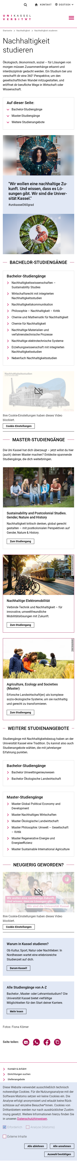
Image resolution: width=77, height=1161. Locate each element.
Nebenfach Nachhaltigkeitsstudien (34, 358)
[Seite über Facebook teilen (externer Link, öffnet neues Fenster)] (47, 1044)
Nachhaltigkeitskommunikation (32, 304)
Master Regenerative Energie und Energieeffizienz (33, 841)
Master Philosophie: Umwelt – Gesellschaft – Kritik (40, 830)
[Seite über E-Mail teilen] (26, 1044)
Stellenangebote (16, 1079)
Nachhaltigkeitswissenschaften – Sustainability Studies (34, 285)
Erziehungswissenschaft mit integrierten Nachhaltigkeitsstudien (38, 349)
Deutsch (66, 4)
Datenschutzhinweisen (32, 1119)
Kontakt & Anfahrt (17, 1068)
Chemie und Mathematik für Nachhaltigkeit (40, 317)
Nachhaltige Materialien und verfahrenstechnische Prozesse (32, 332)
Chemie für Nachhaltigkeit (29, 323)
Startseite (7, 30)
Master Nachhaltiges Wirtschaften (34, 814)
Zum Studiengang (22, 541)
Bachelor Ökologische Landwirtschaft (36, 778)
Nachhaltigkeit (23, 30)
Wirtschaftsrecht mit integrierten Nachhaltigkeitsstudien (33, 296)
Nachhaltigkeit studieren (45, 30)
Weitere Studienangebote (28, 122)
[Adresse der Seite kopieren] (57, 1044)
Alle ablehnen (35, 1146)
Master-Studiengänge (26, 116)
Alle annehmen (62, 1146)
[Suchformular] (25, 5)
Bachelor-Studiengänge (27, 109)
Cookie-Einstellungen (19, 426)
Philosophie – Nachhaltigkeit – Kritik (36, 311)
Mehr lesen (18, 1011)
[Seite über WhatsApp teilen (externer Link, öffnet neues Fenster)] (36, 1044)
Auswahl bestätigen (59, 1154)
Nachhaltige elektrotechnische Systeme (37, 341)
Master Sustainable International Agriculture (41, 849)
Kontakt (46, 4)
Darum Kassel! (20, 968)
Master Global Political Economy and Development (36, 806)
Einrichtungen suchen (19, 1074)
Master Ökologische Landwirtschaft (35, 821)
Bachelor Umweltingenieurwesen (33, 772)
